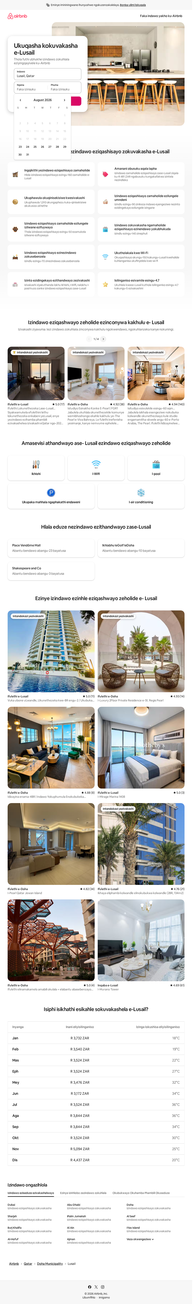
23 (20, 146)
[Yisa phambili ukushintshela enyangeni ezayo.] (64, 100)
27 (49, 146)
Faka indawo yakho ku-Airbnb (161, 16)
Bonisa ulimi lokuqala (133, 5)
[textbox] (31, 89)
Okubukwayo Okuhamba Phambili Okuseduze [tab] (141, 1193)
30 (20, 154)
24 (27, 146)
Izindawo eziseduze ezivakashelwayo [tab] (31, 1193)
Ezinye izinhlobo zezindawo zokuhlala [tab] (83, 1193)
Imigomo (104, 1297)
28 (57, 146)
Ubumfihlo (88, 1297)
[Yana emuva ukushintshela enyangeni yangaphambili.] (20, 100)
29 (64, 146)
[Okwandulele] (89, 339)
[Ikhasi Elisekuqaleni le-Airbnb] (17, 16)
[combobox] (47, 76)
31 (27, 154)
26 (42, 146)
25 (35, 146)
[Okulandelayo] (103, 339)
